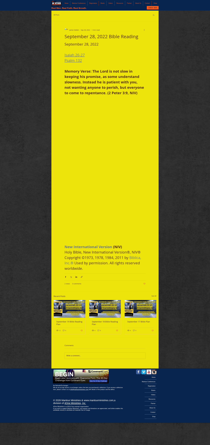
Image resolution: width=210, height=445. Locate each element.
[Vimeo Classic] (143, 372)
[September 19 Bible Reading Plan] (69, 309)
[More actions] (144, 30)
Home (153, 377)
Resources (152, 399)
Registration (151, 386)
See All (153, 296)
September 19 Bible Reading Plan (69, 323)
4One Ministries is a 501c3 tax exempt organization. (71, 406)
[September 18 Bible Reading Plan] (105, 309)
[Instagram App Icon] (154, 372)
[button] (78, 3)
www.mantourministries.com (98, 400)
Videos (153, 395)
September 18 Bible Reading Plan (105, 323)
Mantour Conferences (150, 381)
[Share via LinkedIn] (76, 277)
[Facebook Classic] (138, 372)
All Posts (56, 15)
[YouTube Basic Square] (149, 372)
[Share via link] (82, 277)
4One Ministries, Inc (75, 403)
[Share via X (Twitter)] (71, 277)
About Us (152, 408)
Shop (153, 416)
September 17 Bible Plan (138, 321)
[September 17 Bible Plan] (140, 309)
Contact (152, 412)
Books (153, 390)
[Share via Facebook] (66, 277)
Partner (153, 403)
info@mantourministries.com (79, 389)
